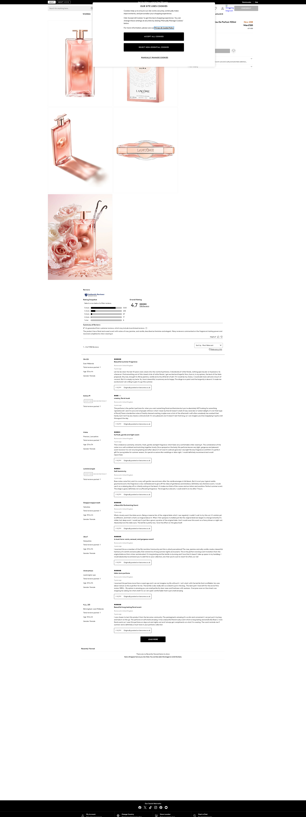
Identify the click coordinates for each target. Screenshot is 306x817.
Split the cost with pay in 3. (153, 2)
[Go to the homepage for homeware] (64, 2)
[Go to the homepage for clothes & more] (52, 2)
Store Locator (246, 2)
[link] (222, 8)
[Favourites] (215, 8)
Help (256, 2)
